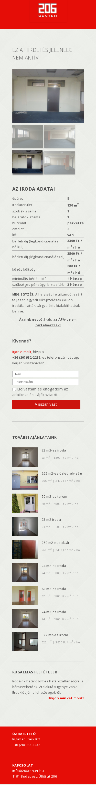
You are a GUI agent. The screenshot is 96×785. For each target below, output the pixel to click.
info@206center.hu (28, 770)
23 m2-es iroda (54, 450)
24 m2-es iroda (54, 565)
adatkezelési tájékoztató (34, 394)
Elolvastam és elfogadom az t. (40, 392)
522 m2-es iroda (55, 635)
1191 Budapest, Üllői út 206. (35, 776)
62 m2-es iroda (54, 588)
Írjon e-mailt (21, 351)
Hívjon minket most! (66, 698)
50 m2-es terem (54, 496)
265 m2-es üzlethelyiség (62, 473)
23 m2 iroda (51, 519)
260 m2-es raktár (56, 542)
